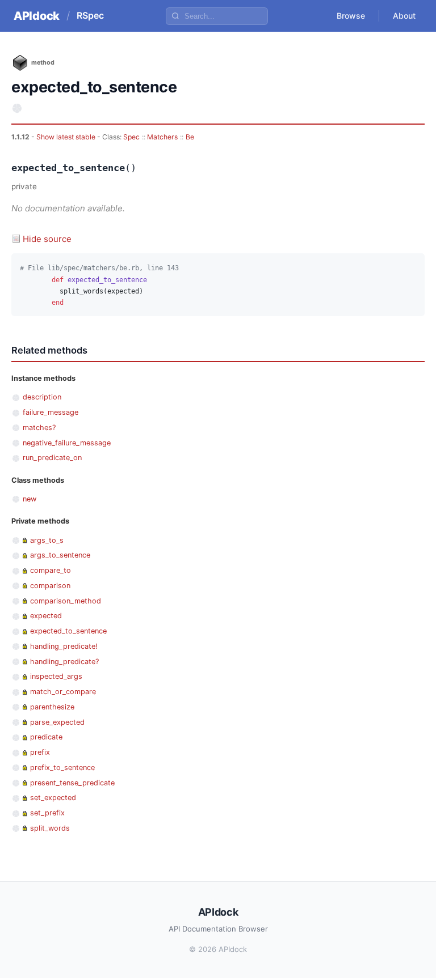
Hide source (47, 238)
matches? (39, 427)
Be (190, 137)
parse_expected (57, 722)
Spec (131, 137)
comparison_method (65, 601)
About (404, 15)
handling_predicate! (64, 646)
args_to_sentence (60, 555)
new (29, 499)
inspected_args (56, 676)
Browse (351, 15)
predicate (46, 737)
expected (46, 615)
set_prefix (47, 813)
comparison (50, 585)
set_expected (53, 797)
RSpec (90, 15)
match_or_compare (63, 691)
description (42, 397)
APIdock (37, 16)
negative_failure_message (67, 443)
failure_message (50, 412)
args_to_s (47, 540)
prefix (40, 752)
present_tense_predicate (72, 783)
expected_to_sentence (68, 631)
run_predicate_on (52, 457)
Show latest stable (66, 137)
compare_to (50, 570)
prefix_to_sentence (62, 767)
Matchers (162, 137)
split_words (50, 828)
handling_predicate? (64, 661)
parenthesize (52, 707)
